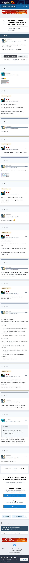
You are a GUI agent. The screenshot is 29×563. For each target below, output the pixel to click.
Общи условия (22, 549)
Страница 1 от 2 (15, 60)
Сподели (6, 516)
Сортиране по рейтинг (10, 56)
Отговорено (12, 75)
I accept (24, 559)
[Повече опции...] (25, 41)
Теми (14, 549)
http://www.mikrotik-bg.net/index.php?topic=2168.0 (14, 152)
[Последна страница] (27, 59)
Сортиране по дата (22, 56)
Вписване (14, 506)
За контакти (11, 550)
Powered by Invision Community (14, 554)
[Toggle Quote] (3, 426)
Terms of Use (6, 561)
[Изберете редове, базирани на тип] (2, 56)
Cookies (18, 550)
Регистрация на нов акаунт (14, 495)
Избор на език (6, 549)
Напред (23, 59)
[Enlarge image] (5, 78)
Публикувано (13, 41)
